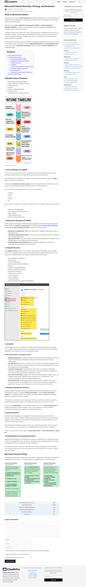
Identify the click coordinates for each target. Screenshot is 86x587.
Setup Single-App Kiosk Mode (71, 78)
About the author (32, 570)
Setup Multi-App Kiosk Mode (71, 80)
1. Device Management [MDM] (18, 59)
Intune (65, 1)
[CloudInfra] (11, 1)
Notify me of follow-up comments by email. (17, 554)
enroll (11, 173)
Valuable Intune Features (15, 57)
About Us (72, 1)
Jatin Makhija (10, 9)
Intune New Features (69, 42)
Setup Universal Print (69, 54)
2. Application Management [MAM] (19, 61)
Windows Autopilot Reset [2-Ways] (72, 68)
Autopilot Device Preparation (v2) (72, 66)
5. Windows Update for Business (19, 68)
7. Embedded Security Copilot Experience (21, 72)
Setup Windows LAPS (70, 46)
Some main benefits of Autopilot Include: (23, 66)
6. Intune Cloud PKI (15, 70)
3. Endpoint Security (15, 63)
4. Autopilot (13, 64)
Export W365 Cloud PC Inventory (72, 90)
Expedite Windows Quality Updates (72, 47)
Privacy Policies (32, 574)
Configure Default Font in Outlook (72, 44)
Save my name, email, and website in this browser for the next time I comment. (27, 550)
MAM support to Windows (50, 225)
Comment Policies (32, 576)
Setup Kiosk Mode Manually (71, 82)
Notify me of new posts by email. (15, 557)
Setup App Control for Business (72, 58)
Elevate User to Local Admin (71, 88)
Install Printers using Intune (71, 52)
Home (59, 1)
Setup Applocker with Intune (71, 60)
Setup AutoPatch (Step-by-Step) (72, 72)
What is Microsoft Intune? (15, 55)
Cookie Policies (33, 577)
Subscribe (73, 20)
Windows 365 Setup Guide (71, 86)
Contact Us (33, 572)
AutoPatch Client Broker (70, 74)
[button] (79, 1)
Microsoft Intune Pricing (14, 74)
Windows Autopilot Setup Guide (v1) (73, 64)
